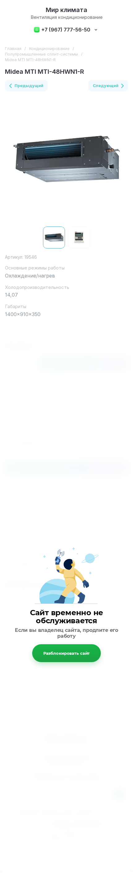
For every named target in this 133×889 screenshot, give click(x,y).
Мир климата (66, 10)
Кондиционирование (49, 48)
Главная (13, 48)
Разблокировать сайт (66, 653)
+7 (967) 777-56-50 (65, 30)
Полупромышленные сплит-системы (41, 54)
